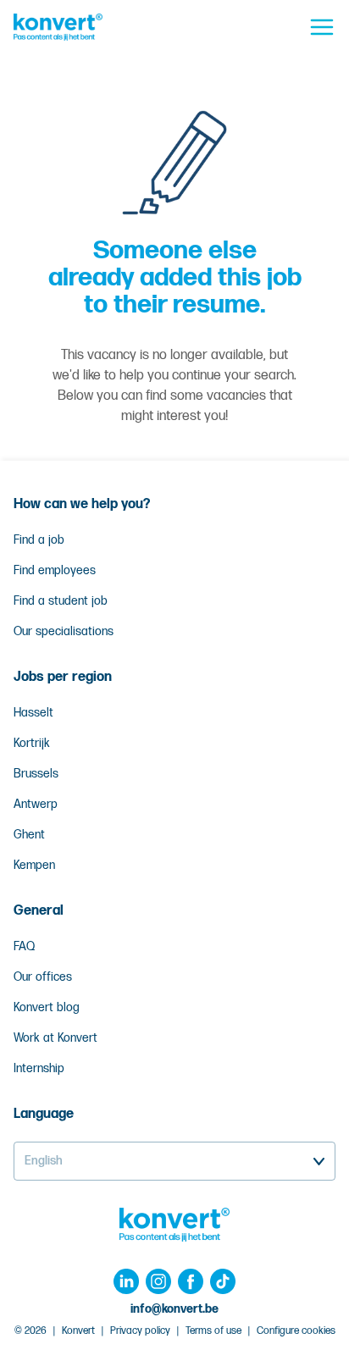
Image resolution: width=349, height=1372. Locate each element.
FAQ (24, 946)
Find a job (39, 540)
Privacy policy (140, 1331)
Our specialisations (64, 631)
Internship (39, 1068)
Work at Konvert (55, 1038)
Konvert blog (47, 1007)
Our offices (43, 977)
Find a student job (61, 601)
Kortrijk (32, 743)
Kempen (34, 865)
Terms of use (213, 1331)
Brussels (36, 773)
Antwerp (36, 804)
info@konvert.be (174, 1309)
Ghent (29, 834)
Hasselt (33, 712)
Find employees (55, 570)
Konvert (78, 1331)
